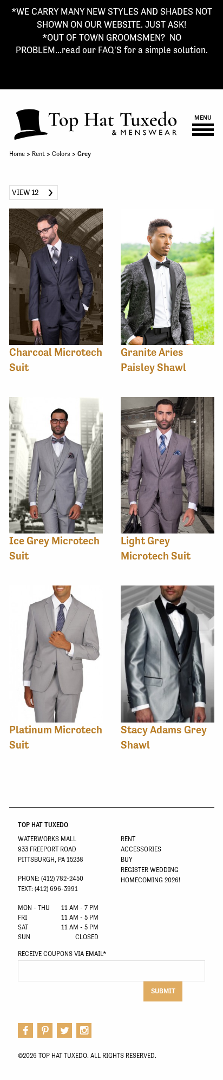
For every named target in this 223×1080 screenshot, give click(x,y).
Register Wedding (150, 870)
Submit (163, 991)
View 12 (25, 192)
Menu (203, 118)
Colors (61, 154)
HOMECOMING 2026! (150, 880)
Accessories (141, 849)
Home (17, 154)
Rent (38, 154)
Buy (127, 859)
